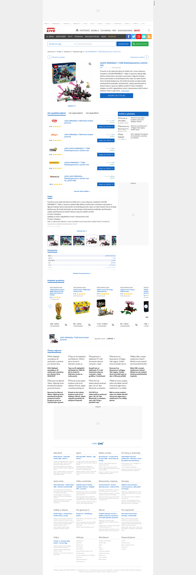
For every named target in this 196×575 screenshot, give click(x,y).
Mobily (95, 30)
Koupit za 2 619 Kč (105, 155)
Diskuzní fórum (92, 36)
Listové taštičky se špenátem (128, 467)
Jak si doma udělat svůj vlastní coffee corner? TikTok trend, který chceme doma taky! (86, 523)
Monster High (102, 543)
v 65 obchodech (125, 326)
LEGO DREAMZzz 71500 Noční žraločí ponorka (78, 122)
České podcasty (125, 543)
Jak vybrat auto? (80, 561)
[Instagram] (138, 36)
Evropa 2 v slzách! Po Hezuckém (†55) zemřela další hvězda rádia (108, 472)
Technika (105, 30)
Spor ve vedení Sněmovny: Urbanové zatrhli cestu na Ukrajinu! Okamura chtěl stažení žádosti (63, 473)
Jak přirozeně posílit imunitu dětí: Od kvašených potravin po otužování (131, 469)
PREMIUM (112, 36)
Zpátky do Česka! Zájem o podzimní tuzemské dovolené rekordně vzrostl (63, 519)
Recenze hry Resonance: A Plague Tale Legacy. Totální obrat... (139, 128)
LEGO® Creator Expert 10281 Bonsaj (127, 290)
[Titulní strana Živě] (77, 30)
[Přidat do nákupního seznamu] (90, 64)
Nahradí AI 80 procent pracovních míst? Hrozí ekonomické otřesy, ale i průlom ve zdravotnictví (109, 498)
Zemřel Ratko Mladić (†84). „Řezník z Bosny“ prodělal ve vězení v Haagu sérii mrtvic (64, 468)
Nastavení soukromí (112, 571)
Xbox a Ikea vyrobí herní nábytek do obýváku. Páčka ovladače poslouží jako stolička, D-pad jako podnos (131, 523)
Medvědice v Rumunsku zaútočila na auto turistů (63, 553)
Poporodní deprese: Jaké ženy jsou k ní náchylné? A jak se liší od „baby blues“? (109, 529)
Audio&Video (125, 30)
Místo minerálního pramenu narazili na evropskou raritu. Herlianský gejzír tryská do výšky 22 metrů (64, 523)
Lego (100, 547)
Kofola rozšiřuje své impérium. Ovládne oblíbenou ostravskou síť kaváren (109, 494)
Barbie (100, 545)
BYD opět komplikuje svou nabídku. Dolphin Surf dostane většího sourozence (63, 501)
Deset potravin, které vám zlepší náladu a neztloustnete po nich (109, 526)
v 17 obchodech (101, 326)
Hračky (59, 52)
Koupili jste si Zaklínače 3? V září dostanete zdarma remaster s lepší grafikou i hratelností (97, 372)
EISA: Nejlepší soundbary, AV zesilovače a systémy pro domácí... (139, 136)
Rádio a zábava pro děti (127, 545)
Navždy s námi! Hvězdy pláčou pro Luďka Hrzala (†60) (108, 464)
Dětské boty (102, 555)
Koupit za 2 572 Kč (116, 95)
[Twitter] (133, 36)
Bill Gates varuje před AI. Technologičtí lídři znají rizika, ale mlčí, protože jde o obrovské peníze (86, 493)
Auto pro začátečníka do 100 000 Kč (85, 555)
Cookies (103, 571)
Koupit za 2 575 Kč (105, 127)
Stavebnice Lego (78, 52)
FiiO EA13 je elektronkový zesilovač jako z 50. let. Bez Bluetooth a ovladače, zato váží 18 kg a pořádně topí (98, 397)
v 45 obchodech (78, 326)
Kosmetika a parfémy (104, 551)
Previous (50, 306)
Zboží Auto (79, 557)
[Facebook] (128, 36)
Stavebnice (67, 52)
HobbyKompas (80, 553)
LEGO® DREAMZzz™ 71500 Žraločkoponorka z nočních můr (124, 64)
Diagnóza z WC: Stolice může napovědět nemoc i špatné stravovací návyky (109, 522)
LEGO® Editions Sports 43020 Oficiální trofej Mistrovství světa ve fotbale (57, 292)
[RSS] (149, 36)
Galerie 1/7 (72, 106)
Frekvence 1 (124, 547)
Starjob (123, 540)
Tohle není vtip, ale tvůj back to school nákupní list (86, 519)
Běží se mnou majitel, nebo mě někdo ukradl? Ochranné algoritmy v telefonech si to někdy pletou (119, 396)
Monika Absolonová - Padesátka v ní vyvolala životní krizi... (131, 464)
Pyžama (101, 549)
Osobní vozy (79, 545)
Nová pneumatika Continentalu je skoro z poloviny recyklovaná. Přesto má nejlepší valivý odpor (63, 491)
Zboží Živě (79, 543)
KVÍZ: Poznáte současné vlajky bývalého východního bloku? (61, 527)
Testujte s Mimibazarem (105, 540)
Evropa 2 (123, 549)
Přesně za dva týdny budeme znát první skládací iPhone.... (137, 119)
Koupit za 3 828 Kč (105, 184)
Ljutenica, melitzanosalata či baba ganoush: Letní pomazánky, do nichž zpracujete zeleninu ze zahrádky (131, 501)
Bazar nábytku (102, 559)
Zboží (137, 30)
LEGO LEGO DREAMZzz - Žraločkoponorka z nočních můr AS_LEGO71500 (76, 178)
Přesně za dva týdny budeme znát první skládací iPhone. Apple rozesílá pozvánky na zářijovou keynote (77, 396)
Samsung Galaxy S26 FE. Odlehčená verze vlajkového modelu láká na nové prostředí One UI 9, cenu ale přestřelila (86, 498)
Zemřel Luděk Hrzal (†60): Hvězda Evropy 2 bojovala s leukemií (62, 546)
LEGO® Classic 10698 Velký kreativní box (81, 290)
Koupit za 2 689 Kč (105, 168)
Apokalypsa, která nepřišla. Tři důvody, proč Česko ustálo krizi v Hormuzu (109, 490)
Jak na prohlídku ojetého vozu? (84, 551)
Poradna (79, 36)
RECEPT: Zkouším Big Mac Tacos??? (85, 527)
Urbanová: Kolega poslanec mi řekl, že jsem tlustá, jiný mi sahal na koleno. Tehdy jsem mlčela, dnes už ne (64, 463)
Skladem (112, 122)
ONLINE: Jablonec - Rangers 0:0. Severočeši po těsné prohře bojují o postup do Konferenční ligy (85, 468)
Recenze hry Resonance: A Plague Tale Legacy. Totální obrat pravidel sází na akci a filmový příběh (118, 372)
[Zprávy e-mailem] (143, 36)
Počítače (85, 30)
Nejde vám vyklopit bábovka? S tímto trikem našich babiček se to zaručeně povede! (131, 493)
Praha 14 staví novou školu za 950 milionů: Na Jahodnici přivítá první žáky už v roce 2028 (109, 468)
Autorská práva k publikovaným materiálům (100, 570)
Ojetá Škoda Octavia (81, 559)
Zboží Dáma (79, 547)
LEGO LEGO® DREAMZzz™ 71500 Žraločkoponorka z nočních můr (77, 149)
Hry (114, 30)
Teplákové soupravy (104, 553)
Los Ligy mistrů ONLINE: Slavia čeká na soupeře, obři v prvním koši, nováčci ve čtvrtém (86, 463)
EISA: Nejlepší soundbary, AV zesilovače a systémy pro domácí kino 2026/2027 (55, 372)
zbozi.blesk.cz (79, 549)
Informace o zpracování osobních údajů (89, 571)
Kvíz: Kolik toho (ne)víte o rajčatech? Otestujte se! (130, 497)
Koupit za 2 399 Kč (105, 140)
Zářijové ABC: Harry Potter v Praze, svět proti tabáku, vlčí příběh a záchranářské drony (131, 528)
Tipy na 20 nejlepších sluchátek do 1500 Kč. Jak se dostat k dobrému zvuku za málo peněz (76, 372)
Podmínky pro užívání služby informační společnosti (127, 570)
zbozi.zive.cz (51, 52)
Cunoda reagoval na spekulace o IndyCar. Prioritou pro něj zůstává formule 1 (62, 496)
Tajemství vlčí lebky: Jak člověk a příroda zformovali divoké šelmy (130, 519)
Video (103, 36)
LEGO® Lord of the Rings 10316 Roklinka (105, 290)
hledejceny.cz (79, 540)
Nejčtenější (61, 36)
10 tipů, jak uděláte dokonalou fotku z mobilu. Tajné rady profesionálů (86, 502)
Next (146, 306)
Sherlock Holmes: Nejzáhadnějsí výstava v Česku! (62, 550)
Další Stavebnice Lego (56, 287)
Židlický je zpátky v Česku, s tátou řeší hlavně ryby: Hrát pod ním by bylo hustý (86, 473)
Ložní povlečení (103, 557)
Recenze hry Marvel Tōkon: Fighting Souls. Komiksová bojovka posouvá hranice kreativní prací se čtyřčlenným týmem (55, 397)
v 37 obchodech (54, 326)
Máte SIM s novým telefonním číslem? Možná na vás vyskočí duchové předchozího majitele (138, 372)
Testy (70, 36)
